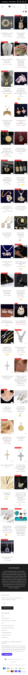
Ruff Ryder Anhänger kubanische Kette (7, 90)
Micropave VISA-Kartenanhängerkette (7, 322)
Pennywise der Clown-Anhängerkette (21, 122)
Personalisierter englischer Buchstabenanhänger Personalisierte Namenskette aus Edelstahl (21, 380)
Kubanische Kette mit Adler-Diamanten (20, 349)
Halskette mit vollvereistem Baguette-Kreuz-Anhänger (20, 467)
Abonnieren (7, 608)
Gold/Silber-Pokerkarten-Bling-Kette (7, 208)
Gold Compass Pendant (21, 438)
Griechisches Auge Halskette (7, 558)
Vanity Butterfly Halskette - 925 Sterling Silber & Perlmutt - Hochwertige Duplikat (20, 496)
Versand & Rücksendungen (7, 625)
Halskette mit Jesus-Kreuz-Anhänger (7, 292)
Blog (2, 616)
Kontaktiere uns (4, 637)
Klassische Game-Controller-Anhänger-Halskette (7, 123)
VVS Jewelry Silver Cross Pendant (7, 377)
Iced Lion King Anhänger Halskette (21, 35)
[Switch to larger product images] (23, 11)
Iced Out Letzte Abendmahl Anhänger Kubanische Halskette (21, 62)
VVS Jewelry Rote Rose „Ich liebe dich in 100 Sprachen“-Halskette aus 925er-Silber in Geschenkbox (21, 530)
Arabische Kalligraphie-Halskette (7, 408)
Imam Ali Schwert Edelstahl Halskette (7, 61)
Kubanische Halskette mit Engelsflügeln (7, 349)
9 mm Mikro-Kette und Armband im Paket (20, 263)
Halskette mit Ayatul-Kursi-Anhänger (20, 179)
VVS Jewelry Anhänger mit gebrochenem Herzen (7, 180)
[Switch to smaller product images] (26, 11)
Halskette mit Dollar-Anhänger (20, 207)
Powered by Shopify (20, 665)
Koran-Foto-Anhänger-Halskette (21, 234)
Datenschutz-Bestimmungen (7, 628)
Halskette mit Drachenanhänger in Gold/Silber (21, 150)
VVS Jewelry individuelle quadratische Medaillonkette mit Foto (21, 91)
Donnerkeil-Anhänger (7, 493)
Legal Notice (4, 630)
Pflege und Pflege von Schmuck (8, 620)
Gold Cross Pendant (7, 465)
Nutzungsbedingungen (6, 632)
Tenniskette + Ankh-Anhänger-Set (7, 34)
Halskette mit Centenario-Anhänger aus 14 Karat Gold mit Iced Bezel (7, 151)
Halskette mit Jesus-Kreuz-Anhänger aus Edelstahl (20, 293)
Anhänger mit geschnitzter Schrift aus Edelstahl (21, 409)
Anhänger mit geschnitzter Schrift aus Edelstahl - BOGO (7, 528)
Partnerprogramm (5, 618)
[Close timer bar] (27, 0)
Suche (2, 623)
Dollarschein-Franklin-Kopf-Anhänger (7, 234)
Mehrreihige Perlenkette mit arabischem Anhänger (7, 439)
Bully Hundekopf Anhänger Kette (21, 321)
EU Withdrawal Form (6, 635)
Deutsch (13, 661)
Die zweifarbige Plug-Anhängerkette (7, 263)
